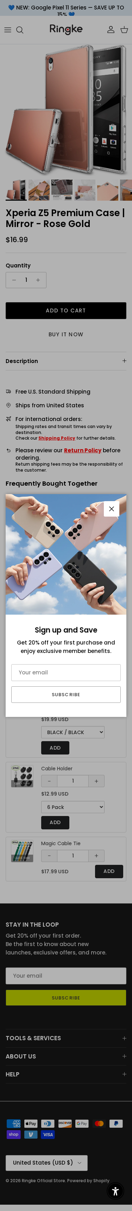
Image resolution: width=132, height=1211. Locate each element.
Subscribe (66, 694)
